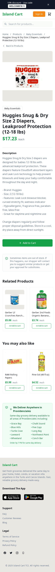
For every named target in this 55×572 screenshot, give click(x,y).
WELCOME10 (15, 6)
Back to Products (14, 45)
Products (17, 34)
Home (5, 34)
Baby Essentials (34, 34)
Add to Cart (29, 243)
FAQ (4, 513)
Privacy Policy (9, 540)
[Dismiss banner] (48, 4)
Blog (4, 522)
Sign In (39, 14)
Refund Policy (9, 545)
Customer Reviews (11, 518)
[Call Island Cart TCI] (23, 552)
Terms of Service (10, 536)
